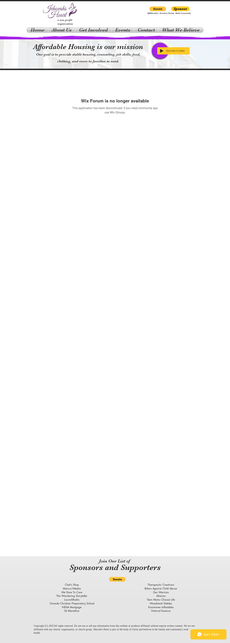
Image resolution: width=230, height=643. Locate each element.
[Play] (161, 51)
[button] (158, 8)
